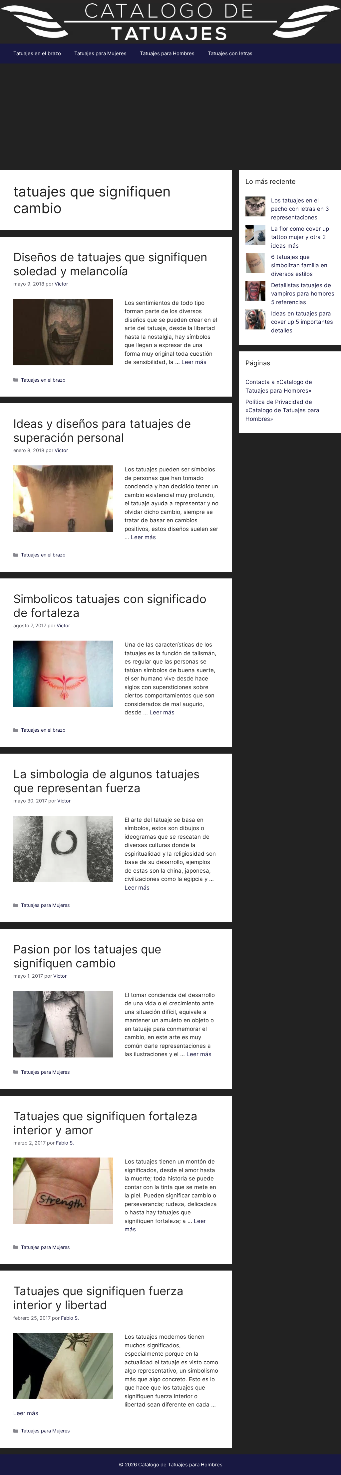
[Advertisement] (170, 113)
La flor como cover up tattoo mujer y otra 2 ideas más (300, 237)
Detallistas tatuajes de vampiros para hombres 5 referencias (302, 294)
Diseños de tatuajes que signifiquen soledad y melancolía (110, 264)
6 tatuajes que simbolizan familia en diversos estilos (299, 265)
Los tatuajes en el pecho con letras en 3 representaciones (300, 209)
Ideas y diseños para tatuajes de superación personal (102, 430)
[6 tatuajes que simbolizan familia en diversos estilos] (255, 264)
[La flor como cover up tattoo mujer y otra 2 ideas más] (255, 236)
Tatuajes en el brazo (37, 53)
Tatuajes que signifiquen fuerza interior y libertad (98, 1298)
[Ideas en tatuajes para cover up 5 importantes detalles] (255, 320)
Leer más (193, 362)
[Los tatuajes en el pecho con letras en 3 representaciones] (255, 207)
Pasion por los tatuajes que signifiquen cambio (87, 956)
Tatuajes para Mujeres (100, 53)
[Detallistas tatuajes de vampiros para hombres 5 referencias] (255, 292)
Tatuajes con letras (230, 53)
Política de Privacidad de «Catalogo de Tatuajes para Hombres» (282, 410)
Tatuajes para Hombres (167, 53)
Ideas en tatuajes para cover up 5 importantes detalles (302, 322)
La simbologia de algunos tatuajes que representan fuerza (106, 781)
